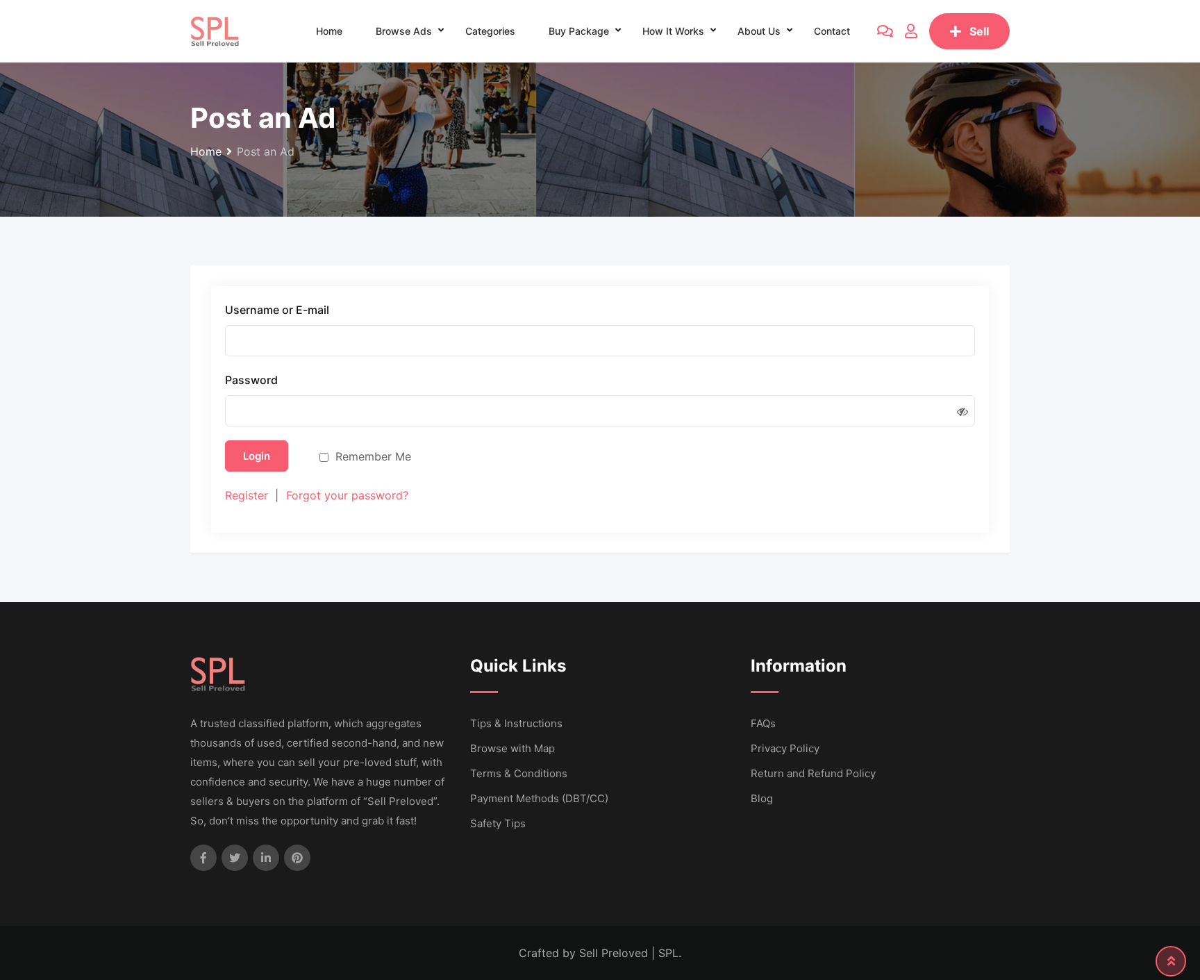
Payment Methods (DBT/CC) (539, 798)
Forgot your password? (347, 495)
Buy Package (579, 31)
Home (329, 31)
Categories (490, 31)
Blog (762, 798)
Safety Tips (498, 823)
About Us (759, 31)
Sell (979, 31)
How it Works (673, 31)
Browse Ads (404, 31)
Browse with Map (512, 748)
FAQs (763, 723)
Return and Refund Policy (813, 773)
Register (246, 495)
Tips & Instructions (516, 723)
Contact (832, 31)
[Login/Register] (911, 31)
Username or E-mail (277, 310)
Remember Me (373, 456)
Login (256, 456)
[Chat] (885, 31)
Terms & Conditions (518, 773)
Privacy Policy (785, 748)
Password (251, 380)
